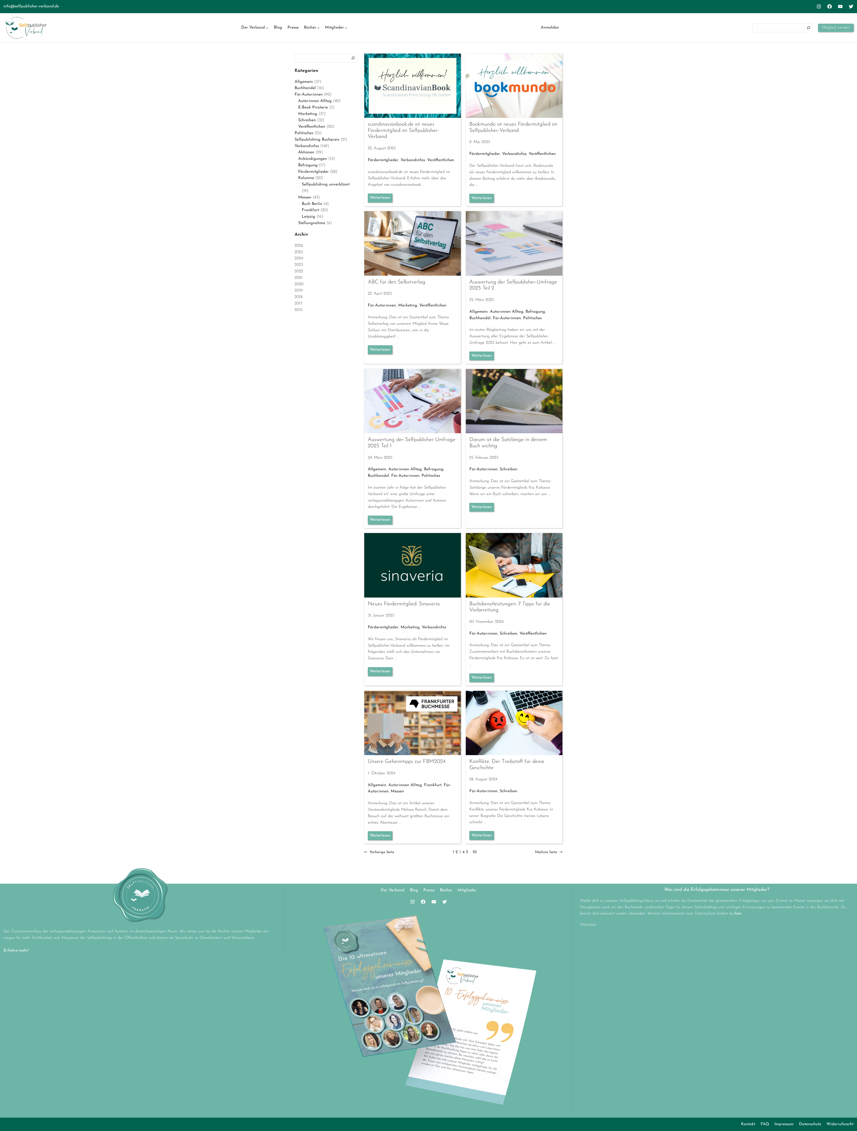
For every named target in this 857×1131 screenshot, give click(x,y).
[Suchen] (808, 28)
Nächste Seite (548, 852)
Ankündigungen (312, 159)
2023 (299, 265)
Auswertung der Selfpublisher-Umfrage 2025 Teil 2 (513, 285)
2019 (299, 291)
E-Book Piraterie (313, 108)
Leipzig (308, 217)
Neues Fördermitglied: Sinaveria (404, 604)
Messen (304, 198)
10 (474, 852)
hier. (738, 914)
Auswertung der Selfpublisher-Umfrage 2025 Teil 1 (412, 443)
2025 (299, 252)
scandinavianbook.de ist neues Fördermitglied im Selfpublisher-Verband (403, 130)
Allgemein (304, 82)
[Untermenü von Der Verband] (267, 28)
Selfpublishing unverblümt (325, 185)
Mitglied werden (836, 28)
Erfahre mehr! (16, 951)
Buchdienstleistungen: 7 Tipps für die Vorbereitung (509, 607)
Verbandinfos (307, 146)
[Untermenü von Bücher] (318, 28)
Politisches (304, 133)
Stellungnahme (311, 223)
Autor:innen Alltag (315, 101)
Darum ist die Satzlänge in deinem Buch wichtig (508, 443)
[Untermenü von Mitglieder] (346, 28)
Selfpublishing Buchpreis (317, 140)
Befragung (308, 165)
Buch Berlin (312, 204)
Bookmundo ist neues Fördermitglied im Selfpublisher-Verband (513, 127)
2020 (299, 284)
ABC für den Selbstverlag (396, 282)
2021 (298, 278)
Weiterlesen (380, 198)
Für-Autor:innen (309, 95)
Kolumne (306, 178)
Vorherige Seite (379, 852)
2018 (298, 297)
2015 (298, 310)
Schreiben (307, 120)
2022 (299, 271)
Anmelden (550, 28)
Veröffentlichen (311, 127)
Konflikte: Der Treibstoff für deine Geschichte (506, 765)
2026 (299, 246)
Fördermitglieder (313, 172)
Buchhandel (305, 88)
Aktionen (306, 152)
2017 (298, 304)
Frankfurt (310, 210)
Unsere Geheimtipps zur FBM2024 (406, 761)
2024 (299, 258)
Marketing (307, 114)
